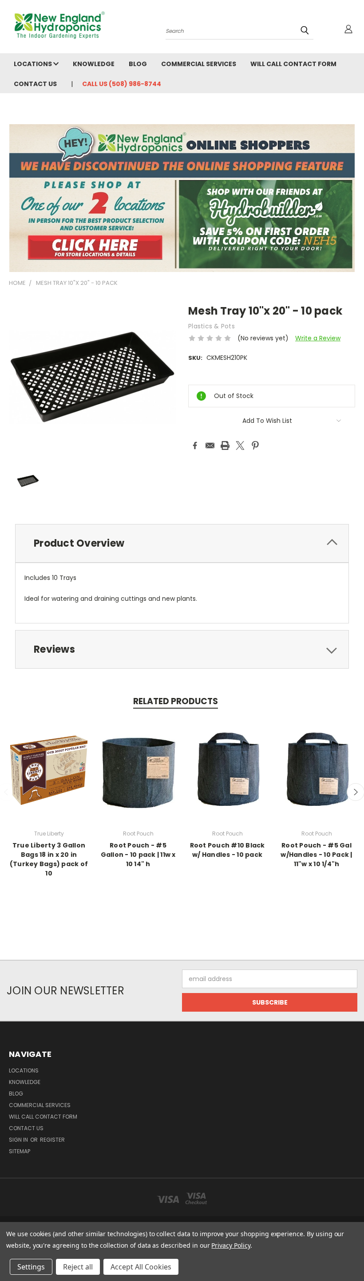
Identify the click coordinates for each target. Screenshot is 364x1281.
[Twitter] (240, 445)
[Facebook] (194, 445)
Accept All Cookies (141, 1267)
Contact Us (35, 83)
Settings (31, 1267)
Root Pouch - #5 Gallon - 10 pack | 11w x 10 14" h (138, 854)
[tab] (182, 543)
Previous (350, 1253)
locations (33, 63)
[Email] (210, 445)
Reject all (78, 1267)
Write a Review (317, 338)
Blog (138, 63)
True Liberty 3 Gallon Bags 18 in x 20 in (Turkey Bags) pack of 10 (49, 859)
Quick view (49, 769)
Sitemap (19, 1151)
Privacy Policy (230, 1245)
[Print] (225, 445)
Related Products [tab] (175, 701)
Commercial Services (198, 63)
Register (52, 1139)
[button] (182, 198)
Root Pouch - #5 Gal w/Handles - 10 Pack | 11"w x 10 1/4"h (316, 854)
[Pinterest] (255, 445)
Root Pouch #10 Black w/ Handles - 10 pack (227, 850)
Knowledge (94, 63)
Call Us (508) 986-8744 (121, 83)
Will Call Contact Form (293, 63)
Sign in (19, 1139)
